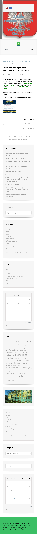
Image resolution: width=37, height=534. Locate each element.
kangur (7, 358)
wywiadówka (22, 373)
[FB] (10, 8)
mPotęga (7, 250)
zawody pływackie (10, 377)
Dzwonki (7, 233)
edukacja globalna (10, 352)
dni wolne (22, 344)
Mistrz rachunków (10, 283)
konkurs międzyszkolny (11, 360)
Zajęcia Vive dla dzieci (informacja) (18, 139)
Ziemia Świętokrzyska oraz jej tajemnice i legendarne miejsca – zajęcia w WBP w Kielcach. (17, 189)
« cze (6, 325)
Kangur (7, 271)
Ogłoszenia (8, 229)
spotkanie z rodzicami (25, 369)
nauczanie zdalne (9, 365)
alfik (27, 342)
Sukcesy (7, 243)
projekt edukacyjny (18, 365)
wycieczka (14, 373)
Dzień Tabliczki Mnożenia (13, 350)
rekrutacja (18, 367)
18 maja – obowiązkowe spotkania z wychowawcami (15, 195)
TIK (6, 248)
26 (14, 315)
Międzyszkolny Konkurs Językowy (14, 276)
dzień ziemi (24, 350)
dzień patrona (25, 348)
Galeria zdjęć (8, 245)
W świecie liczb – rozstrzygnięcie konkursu (19, 136)
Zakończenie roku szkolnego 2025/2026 (16, 158)
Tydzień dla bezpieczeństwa (13, 174)
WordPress (28, 520)
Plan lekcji (8, 236)
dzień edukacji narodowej (17, 346)
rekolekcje (13, 367)
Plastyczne (8, 273)
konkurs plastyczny (23, 361)
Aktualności (14, 61)
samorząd (13, 369)
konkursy (8, 363)
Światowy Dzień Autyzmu (12, 184)
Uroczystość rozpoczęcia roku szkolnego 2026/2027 (17, 154)
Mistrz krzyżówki (9, 282)
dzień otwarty (18, 348)
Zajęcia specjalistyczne (11, 240)
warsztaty (23, 371)
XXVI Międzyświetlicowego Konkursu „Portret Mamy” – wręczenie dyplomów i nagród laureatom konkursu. (18, 179)
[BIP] (7, 8)
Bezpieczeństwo (9, 238)
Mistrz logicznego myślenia (12, 278)
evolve (7, 520)
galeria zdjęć (21, 355)
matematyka (16, 363)
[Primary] (18, 43)
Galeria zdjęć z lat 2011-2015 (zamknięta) (16, 252)
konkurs (13, 358)
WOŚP (28, 124)
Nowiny (21, 61)
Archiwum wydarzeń (10, 254)
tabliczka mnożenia (15, 371)
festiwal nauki (10, 355)
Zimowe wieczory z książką (13, 171)
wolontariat (7, 373)
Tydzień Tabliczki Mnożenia (12, 247)
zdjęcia (19, 376)
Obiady (7, 234)
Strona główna (6, 61)
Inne (6, 280)
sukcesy (7, 371)
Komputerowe (8, 275)
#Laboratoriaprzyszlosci (11, 341)
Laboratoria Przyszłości (11, 241)
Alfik (6, 269)
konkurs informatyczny (23, 358)
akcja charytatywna (21, 341)
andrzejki (18, 344)
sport (18, 369)
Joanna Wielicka (20, 74)
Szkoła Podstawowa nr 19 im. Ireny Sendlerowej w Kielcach (18, 25)
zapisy (27, 373)
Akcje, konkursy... (28, 61)
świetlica (14, 380)
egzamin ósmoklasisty (22, 352)
